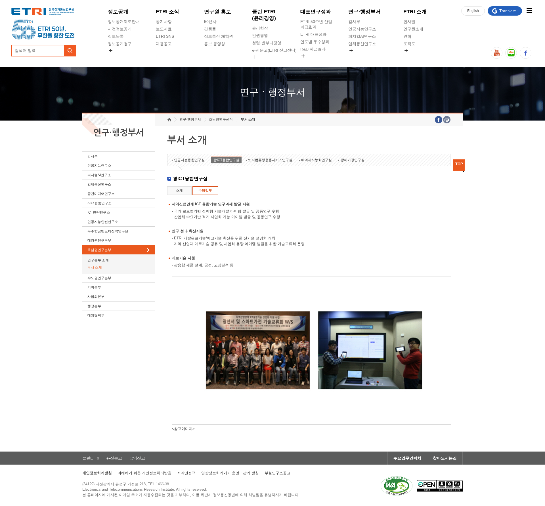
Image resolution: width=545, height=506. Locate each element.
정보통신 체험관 (218, 36)
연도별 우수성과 (314, 41)
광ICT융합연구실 (226, 160)
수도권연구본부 (99, 278)
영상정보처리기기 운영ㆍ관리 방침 (230, 473)
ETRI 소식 (167, 11)
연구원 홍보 (217, 11)
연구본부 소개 (98, 260)
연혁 (407, 36)
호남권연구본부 (99, 250)
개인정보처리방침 (97, 473)
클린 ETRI (264, 15)
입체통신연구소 (362, 43)
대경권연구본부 (99, 241)
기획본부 (94, 287)
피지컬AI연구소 (362, 36)
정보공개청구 (120, 43)
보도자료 (164, 29)
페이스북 (525, 53)
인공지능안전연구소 (102, 222)
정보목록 (116, 36)
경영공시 (116, 57)
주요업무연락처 (407, 458)
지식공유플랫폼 (314, 62)
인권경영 (260, 35)
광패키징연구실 (352, 160)
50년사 (210, 21)
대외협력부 (95, 315)
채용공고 (164, 43)
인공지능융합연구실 (189, 160)
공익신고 (260, 63)
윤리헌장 (260, 28)
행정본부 (94, 306)
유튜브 (496, 53)
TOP (459, 164)
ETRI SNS (165, 36)
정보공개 (118, 11)
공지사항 (164, 21)
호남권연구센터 (221, 119)
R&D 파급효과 (313, 49)
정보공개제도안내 (124, 21)
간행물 (210, 29)
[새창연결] (438, 119)
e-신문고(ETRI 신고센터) (274, 50)
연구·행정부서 (364, 11)
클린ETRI (90, 458)
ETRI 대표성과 (313, 34)
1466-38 (162, 484)
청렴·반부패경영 (266, 43)
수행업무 (205, 191)
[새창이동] (396, 486)
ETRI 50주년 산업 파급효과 (316, 24)
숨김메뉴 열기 (111, 50)
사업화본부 (95, 297)
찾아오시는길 (445, 458)
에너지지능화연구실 (316, 160)
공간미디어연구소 (364, 57)
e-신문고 (114, 458)
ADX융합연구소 (99, 203)
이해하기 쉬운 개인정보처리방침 (144, 473)
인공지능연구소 (362, 29)
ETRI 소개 (415, 11)
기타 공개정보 (415, 57)
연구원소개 (413, 29)
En (473, 11)
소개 (179, 191)
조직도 (409, 43)
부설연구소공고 (277, 473)
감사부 (354, 21)
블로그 (511, 53)
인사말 (409, 21)
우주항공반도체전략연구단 (107, 231)
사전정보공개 (120, 29)
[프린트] (446, 119)
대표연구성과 (315, 11)
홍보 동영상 (214, 43)
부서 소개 (94, 267)
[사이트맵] (529, 10)
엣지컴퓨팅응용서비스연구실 (270, 160)
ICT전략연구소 (98, 212)
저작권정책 (186, 473)
